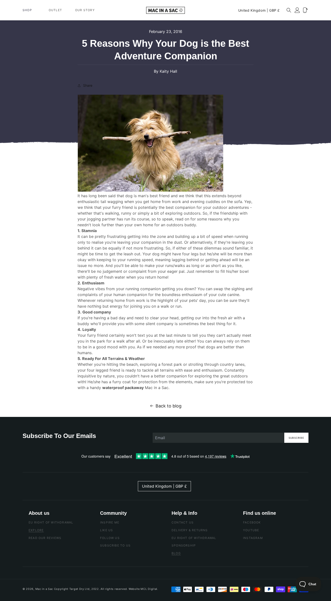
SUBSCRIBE (296, 437)
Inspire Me (109, 522)
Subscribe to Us (115, 545)
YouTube (251, 530)
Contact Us (183, 522)
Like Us (106, 530)
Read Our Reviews (45, 538)
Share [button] (87, 85)
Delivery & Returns (190, 530)
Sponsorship (184, 545)
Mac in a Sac (44, 589)
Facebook (252, 522)
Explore (36, 530)
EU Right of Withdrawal (194, 538)
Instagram (253, 538)
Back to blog (168, 405)
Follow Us (110, 538)
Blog (176, 553)
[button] (29, 10)
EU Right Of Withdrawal (51, 522)
